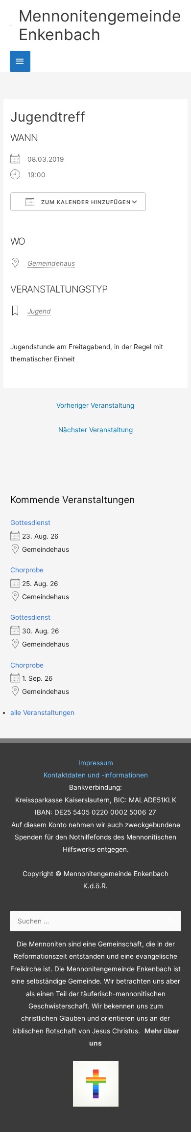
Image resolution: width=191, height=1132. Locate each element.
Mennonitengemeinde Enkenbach (100, 25)
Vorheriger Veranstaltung (95, 405)
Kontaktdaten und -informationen (96, 775)
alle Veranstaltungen (42, 712)
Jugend (39, 311)
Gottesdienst (30, 522)
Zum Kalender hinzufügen (85, 202)
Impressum (95, 763)
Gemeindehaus (51, 263)
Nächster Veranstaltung (95, 430)
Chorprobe (27, 570)
